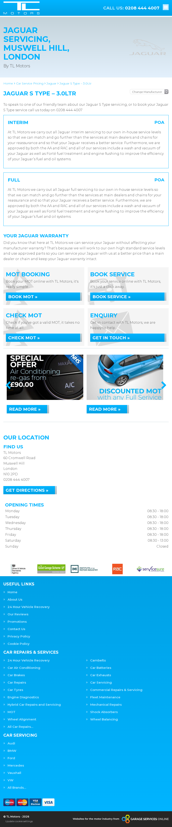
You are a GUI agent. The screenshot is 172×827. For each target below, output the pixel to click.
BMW (12, 750)
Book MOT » (22, 296)
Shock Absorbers (104, 711)
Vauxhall (14, 772)
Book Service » (111, 296)
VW (10, 780)
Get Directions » (27, 490)
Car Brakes (16, 675)
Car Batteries (100, 667)
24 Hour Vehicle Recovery (29, 606)
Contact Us (16, 629)
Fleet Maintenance (105, 697)
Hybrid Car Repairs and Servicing (34, 704)
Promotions (17, 621)
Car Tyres (15, 689)
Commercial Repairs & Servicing (116, 689)
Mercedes (16, 765)
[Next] (164, 385)
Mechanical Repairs (106, 704)
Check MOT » (24, 337)
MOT (12, 711)
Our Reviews (18, 614)
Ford (11, 758)
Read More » (24, 409)
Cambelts (98, 660)
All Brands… (17, 787)
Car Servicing (101, 682)
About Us (15, 599)
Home (12, 592)
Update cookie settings (19, 821)
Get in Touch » (111, 337)
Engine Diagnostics (23, 697)
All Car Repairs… (20, 726)
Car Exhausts (100, 675)
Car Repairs (17, 682)
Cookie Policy (19, 643)
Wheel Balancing (104, 719)
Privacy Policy (19, 636)
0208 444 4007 (131, 8)
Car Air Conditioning (24, 667)
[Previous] (8, 385)
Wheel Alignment (22, 719)
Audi (11, 743)
